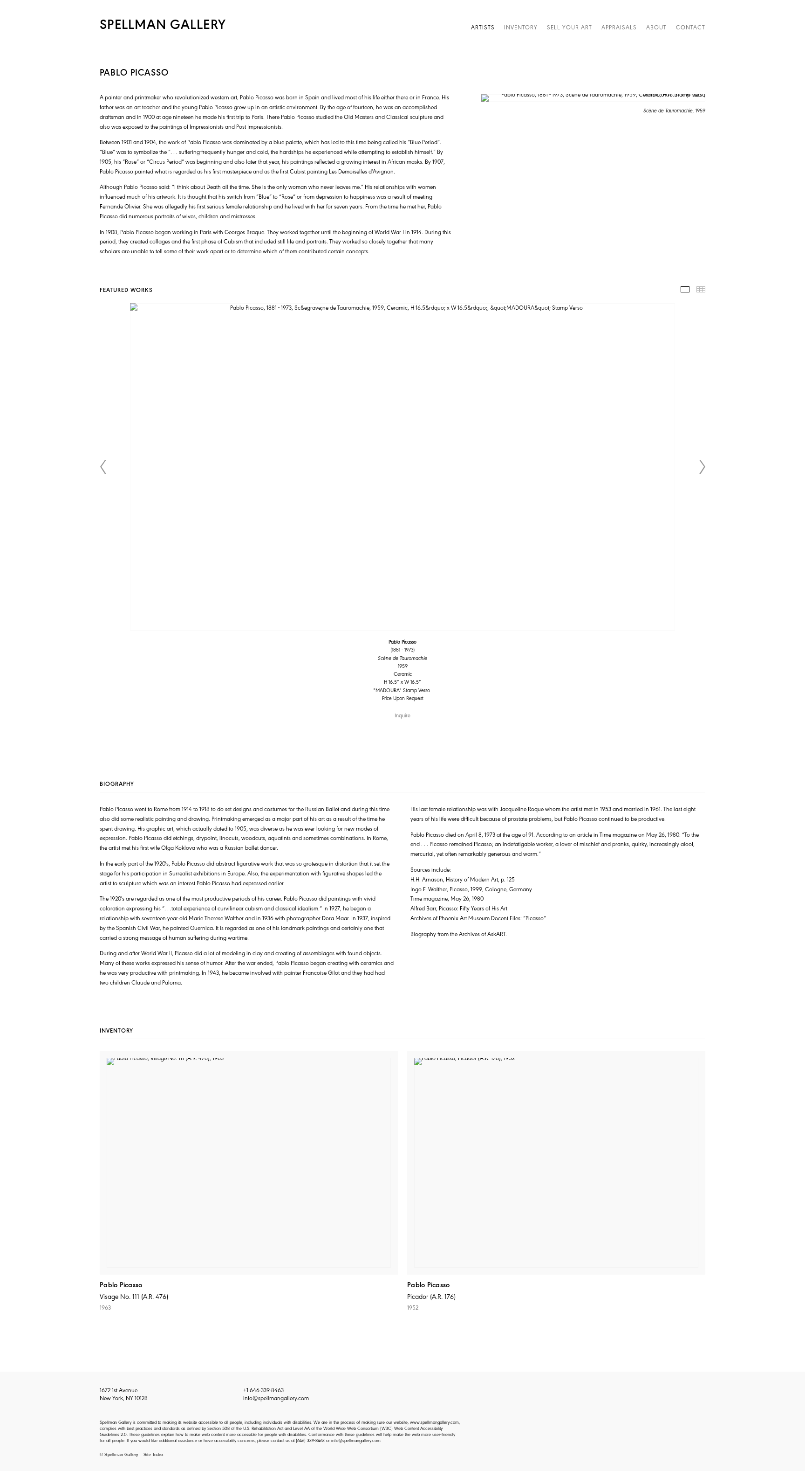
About (656, 27)
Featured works (685, 289)
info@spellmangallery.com (276, 1398)
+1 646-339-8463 (263, 1390)
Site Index (153, 1454)
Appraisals (619, 27)
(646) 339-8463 (310, 1440)
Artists (483, 27)
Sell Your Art (569, 27)
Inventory (521, 27)
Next (702, 466)
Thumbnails (700, 289)
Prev (103, 466)
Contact (690, 27)
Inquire (402, 715)
